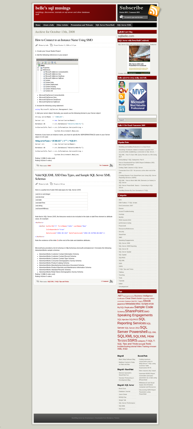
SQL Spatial (122, 255)
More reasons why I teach (147, 370)
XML (119, 349)
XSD (125, 349)
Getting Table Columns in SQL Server (131, 167)
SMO (49, 166)
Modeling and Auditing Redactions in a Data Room (134, 147)
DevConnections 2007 (126, 205)
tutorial (133, 346)
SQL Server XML (124, 25)
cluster (139, 298)
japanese (121, 304)
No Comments (104, 165)
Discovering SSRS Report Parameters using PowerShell (147, 392)
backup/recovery (128, 296)
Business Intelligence (143, 296)
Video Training (143, 346)
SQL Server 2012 (132, 328)
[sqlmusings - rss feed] (122, 99)
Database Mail (129, 301)
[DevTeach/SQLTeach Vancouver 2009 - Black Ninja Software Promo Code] (130, 138)
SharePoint (122, 234)
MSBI (151, 304)
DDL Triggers (138, 301)
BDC (120, 200)
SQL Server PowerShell (105, 25)
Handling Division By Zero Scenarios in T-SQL (133, 190)
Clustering (145, 298)
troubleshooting (123, 346)
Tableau (121, 272)
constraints (120, 301)
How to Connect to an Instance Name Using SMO (64, 40)
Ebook (147, 300)
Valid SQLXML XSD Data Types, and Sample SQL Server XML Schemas (73, 177)
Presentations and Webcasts (82, 25)
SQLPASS (122, 257)
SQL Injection (123, 319)
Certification (121, 298)
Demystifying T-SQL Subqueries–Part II (131, 159)
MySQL (121, 217)
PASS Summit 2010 (125, 220)
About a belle (48, 25)
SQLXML (51, 281)
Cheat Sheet (130, 298)
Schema (121, 311)
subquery (142, 341)
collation (151, 298)
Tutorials (121, 281)
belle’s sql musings (52, 7)
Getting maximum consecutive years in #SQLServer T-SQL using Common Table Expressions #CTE (147, 364)
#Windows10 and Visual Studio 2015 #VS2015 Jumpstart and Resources (147, 385)
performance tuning (125, 223)
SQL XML (152, 332)
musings (121, 214)
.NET (120, 295)
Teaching (122, 275)
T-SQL (149, 340)
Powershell (122, 226)
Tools (120, 278)
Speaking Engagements (126, 240)
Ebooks (121, 208)
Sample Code (143, 307)
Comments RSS (134, 12)
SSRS (121, 266)
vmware (152, 346)
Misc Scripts (142, 303)
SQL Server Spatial (125, 252)
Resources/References (126, 228)
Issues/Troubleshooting (126, 211)
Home (38, 25)
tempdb (142, 344)
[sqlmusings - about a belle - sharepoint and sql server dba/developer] (122, 87)
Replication (129, 307)
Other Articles (62, 25)
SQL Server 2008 (124, 243)
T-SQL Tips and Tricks (62, 281)
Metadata (130, 303)
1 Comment (104, 281)
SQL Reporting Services (131, 321)
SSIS (120, 263)
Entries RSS (123, 12)
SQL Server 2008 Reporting (128, 246)
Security (121, 231)
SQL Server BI (123, 249)
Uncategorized (123, 286)
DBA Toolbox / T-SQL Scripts (128, 202)
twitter (121, 283)
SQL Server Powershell (132, 329)
